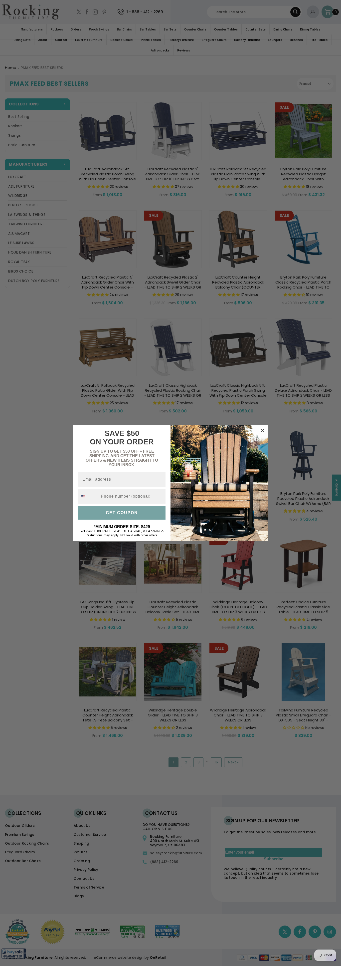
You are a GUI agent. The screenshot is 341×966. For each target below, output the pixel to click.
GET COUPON (122, 513)
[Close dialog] (262, 430)
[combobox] (88, 496)
